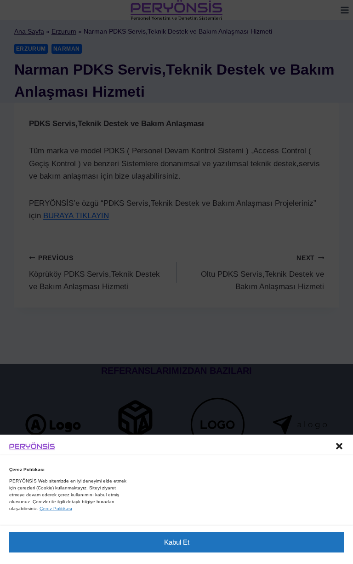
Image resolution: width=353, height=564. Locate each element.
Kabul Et (176, 542)
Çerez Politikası (56, 508)
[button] (339, 446)
